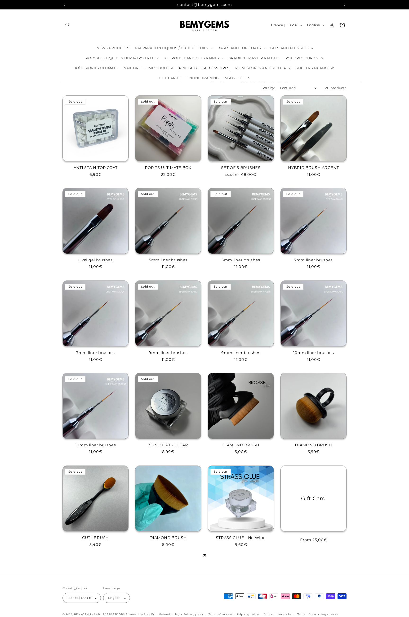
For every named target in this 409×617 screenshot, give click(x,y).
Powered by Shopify (140, 614)
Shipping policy (247, 614)
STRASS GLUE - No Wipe (241, 537)
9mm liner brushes (168, 352)
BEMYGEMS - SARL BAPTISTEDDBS (99, 614)
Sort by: (268, 88)
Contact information (278, 614)
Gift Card (313, 498)
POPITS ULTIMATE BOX (168, 167)
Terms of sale (306, 614)
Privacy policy (194, 614)
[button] (67, 25)
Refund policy (169, 614)
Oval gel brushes (95, 260)
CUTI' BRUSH (95, 537)
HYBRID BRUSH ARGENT (313, 167)
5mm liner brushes (168, 260)
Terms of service (220, 614)
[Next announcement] (345, 4)
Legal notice (330, 614)
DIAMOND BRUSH (240, 445)
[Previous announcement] (64, 4)
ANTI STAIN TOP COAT (96, 167)
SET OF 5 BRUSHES (241, 167)
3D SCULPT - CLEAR (168, 445)
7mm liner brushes (313, 260)
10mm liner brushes (313, 352)
